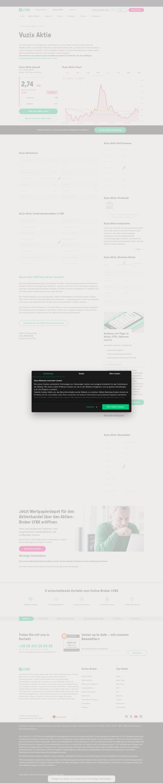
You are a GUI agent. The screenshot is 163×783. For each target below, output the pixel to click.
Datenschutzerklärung (85, 400)
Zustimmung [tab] (48, 374)
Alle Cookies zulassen (115, 407)
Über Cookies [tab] (114, 374)
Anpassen (90, 407)
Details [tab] (81, 374)
